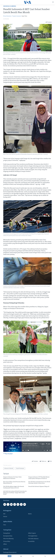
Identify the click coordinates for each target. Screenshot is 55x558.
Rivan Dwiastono (7, 16)
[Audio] (33, 556)
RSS (4, 513)
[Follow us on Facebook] (4, 504)
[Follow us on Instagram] (14, 504)
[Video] (21, 556)
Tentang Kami (6, 533)
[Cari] (45, 556)
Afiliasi (5, 544)
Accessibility (31, 541)
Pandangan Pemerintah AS (9, 552)
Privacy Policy (6, 541)
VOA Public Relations (33, 538)
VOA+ (4, 524)
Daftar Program (32, 533)
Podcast (5, 516)
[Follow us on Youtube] (11, 504)
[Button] (49, 22)
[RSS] (18, 504)
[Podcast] (21, 504)
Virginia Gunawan (16, 16)
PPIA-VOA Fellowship (8, 538)
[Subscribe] (24, 504)
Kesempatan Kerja (7, 536)
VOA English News (32, 536)
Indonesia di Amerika (9, 6)
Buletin (30, 513)
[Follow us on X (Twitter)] (8, 504)
